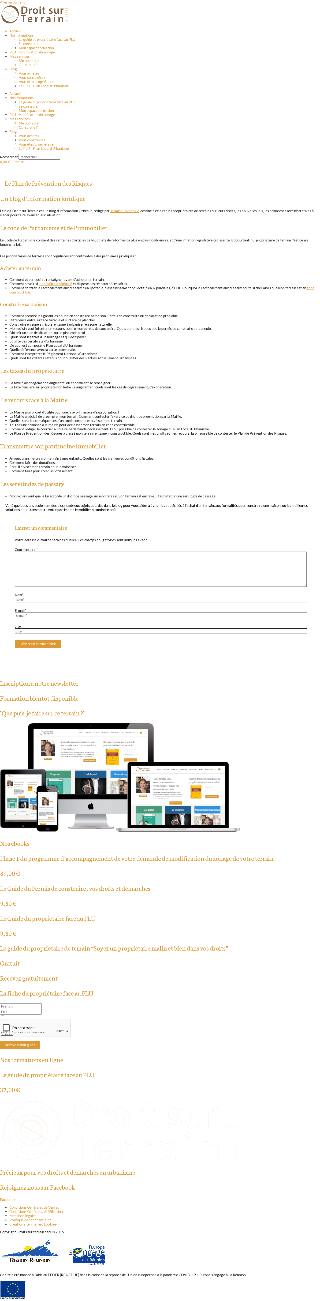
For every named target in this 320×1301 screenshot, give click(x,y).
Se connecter (29, 43)
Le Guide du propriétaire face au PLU (48, 918)
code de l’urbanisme (33, 227)
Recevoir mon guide (20, 1045)
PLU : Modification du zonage (32, 52)
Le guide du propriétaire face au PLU (47, 39)
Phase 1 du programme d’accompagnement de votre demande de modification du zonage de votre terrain (137, 858)
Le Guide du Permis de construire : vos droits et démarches (75, 888)
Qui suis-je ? (28, 65)
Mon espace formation (36, 48)
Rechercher (9, 157)
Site (18, 626)
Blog (13, 69)
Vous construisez (32, 77)
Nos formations (21, 35)
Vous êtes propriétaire (36, 81)
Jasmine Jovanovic (124, 211)
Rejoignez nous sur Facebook (37, 1186)
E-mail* (20, 610)
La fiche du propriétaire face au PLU (46, 992)
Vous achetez (29, 73)
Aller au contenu (12, 2)
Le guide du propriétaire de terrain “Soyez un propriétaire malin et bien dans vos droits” (114, 947)
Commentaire (26, 549)
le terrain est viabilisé (55, 284)
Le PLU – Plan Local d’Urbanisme (44, 86)
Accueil (15, 31)
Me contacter (29, 60)
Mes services (19, 56)
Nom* (19, 595)
